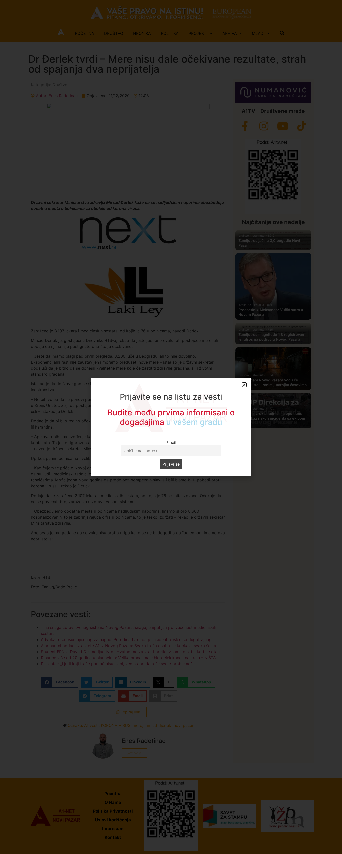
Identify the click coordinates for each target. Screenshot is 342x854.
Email (171, 442)
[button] (244, 385)
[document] (171, 427)
